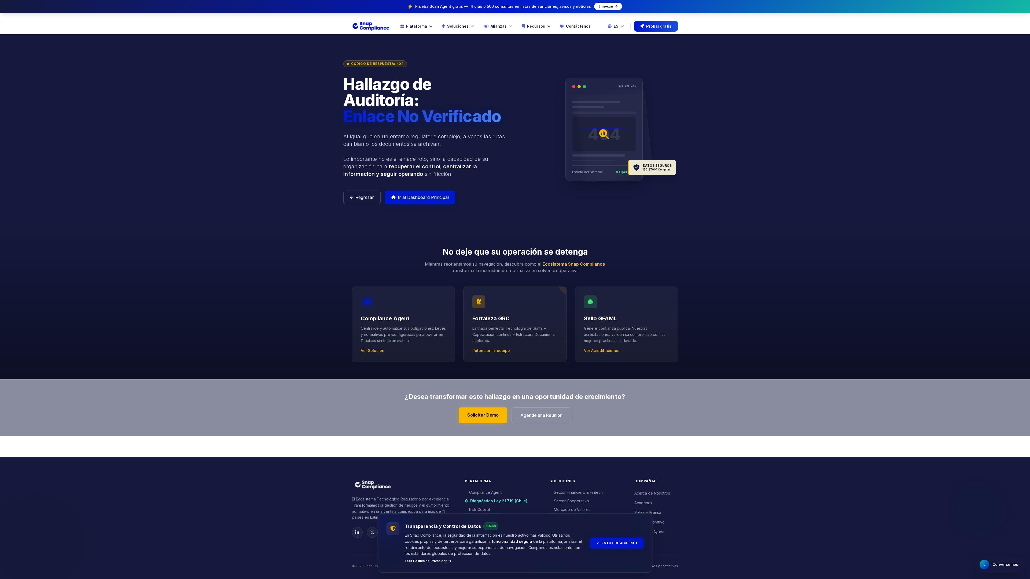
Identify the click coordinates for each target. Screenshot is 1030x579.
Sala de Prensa (647, 512)
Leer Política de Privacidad (426, 561)
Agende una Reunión (541, 415)
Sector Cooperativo (571, 501)
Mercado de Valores (572, 509)
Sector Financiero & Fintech (578, 492)
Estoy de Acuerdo (619, 543)
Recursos (536, 26)
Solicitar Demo (483, 415)
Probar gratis (659, 26)
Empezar (606, 6)
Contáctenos (578, 26)
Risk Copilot (479, 509)
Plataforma (416, 26)
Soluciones (458, 26)
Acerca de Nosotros (652, 493)
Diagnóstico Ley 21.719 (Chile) (498, 501)
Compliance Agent (485, 492)
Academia (643, 502)
